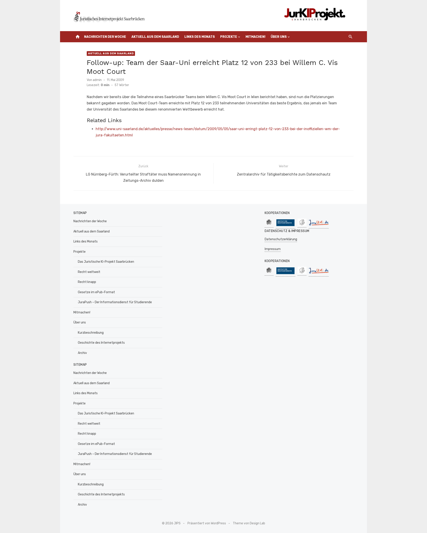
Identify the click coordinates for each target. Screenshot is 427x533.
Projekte (228, 37)
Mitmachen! (255, 37)
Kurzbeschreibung (91, 333)
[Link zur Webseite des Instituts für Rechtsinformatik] (285, 226)
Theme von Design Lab (249, 523)
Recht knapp (87, 282)
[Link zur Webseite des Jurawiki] (319, 226)
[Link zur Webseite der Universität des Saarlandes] (269, 225)
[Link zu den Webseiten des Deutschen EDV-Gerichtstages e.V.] (302, 225)
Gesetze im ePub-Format (96, 292)
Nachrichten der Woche (105, 37)
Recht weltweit (89, 272)
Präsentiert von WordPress (206, 523)
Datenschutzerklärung (281, 239)
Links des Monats (199, 37)
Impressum (273, 249)
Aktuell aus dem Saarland (155, 37)
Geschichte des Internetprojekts (101, 343)
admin (97, 80)
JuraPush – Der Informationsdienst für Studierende (115, 302)
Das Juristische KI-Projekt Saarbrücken (106, 262)
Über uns (279, 37)
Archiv (82, 353)
